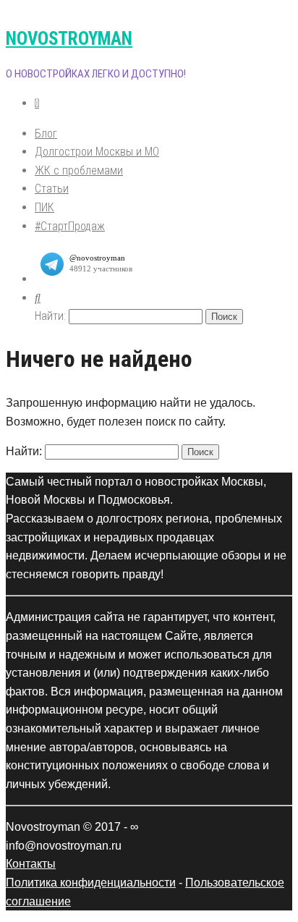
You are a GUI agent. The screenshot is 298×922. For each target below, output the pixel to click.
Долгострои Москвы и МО (97, 151)
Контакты (31, 864)
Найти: (50, 316)
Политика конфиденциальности (91, 882)
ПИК (44, 207)
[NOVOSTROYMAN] (37, 103)
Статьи (52, 188)
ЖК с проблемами (79, 170)
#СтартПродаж (70, 226)
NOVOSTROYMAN (69, 38)
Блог (46, 133)
